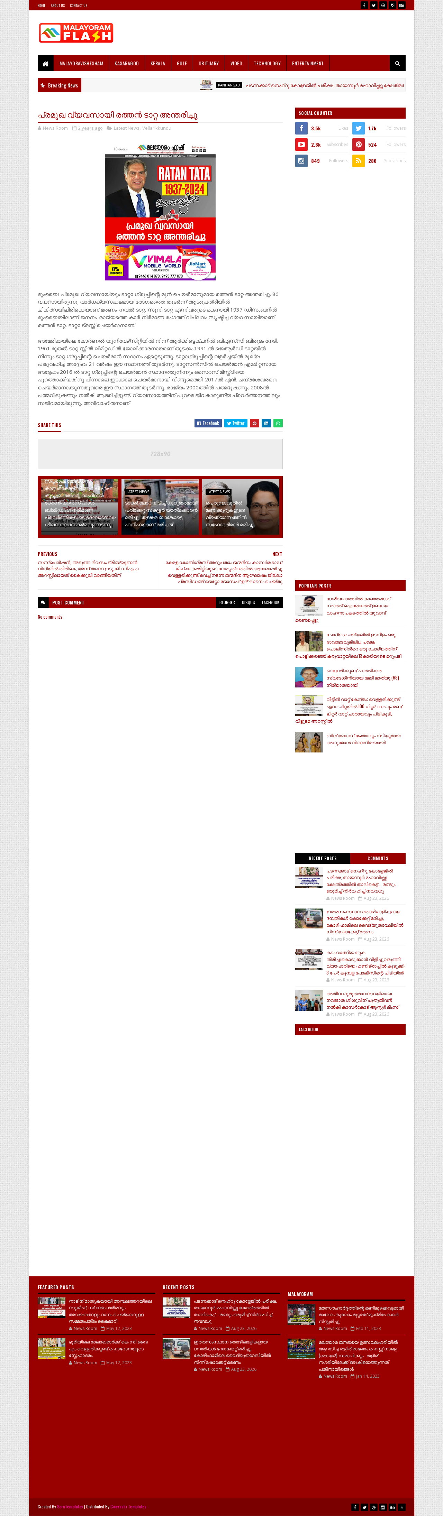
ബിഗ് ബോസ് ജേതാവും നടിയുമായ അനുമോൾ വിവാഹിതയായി (363, 739)
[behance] (402, 5)
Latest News (126, 128)
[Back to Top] (402, 1507)
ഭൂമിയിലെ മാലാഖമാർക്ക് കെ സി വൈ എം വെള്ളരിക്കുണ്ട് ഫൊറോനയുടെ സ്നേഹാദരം (108, 1348)
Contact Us (78, 5)
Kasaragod (127, 63)
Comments (378, 858)
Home (42, 5)
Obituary (209, 63)
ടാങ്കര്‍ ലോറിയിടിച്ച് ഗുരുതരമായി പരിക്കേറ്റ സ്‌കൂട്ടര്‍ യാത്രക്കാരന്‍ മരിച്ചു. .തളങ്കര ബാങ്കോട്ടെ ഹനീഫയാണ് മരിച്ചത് (161, 513)
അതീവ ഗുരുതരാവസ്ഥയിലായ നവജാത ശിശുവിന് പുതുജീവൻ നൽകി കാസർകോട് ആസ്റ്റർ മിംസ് (362, 1000)
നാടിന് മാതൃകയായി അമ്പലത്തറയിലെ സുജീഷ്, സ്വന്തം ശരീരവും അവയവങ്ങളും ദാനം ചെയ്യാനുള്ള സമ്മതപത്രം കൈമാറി (110, 1310)
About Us (58, 5)
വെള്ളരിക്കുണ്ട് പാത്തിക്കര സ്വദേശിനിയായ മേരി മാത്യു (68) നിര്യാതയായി (362, 677)
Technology (267, 63)
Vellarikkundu (156, 128)
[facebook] (364, 5)
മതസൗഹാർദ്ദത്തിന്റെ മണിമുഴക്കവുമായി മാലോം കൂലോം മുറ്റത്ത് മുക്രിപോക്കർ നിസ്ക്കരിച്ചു (361, 1314)
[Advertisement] (280, 32)
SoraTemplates (70, 1506)
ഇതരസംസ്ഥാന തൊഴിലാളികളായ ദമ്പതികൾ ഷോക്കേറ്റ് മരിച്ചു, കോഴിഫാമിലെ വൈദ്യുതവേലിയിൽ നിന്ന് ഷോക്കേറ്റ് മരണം (364, 921)
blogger (227, 602)
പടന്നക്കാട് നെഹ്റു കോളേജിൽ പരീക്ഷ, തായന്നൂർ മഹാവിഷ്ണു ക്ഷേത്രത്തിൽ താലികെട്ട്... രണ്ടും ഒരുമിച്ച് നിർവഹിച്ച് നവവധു (360, 880)
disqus (248, 602)
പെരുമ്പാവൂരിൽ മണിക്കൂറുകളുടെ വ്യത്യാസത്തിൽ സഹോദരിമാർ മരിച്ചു (229, 513)
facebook (270, 602)
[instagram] (392, 5)
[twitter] (374, 5)
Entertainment (308, 63)
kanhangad (199, 85)
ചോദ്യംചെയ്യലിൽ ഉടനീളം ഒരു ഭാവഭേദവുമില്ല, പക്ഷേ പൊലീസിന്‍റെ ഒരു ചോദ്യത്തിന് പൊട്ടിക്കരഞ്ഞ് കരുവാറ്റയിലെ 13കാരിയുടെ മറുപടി (348, 645)
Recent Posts (322, 858)
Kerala (158, 63)
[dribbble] (383, 5)
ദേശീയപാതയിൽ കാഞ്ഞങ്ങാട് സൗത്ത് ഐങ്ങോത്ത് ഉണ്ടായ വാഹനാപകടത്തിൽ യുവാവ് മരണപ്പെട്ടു (342, 609)
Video (236, 63)
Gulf (182, 63)
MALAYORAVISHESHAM (81, 63)
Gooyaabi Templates (128, 1506)
